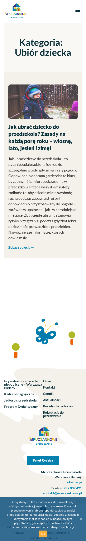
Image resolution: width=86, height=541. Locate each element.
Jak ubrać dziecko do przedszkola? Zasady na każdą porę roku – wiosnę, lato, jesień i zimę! (40, 137)
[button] (78, 11)
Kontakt (49, 387)
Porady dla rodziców (58, 406)
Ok (43, 533)
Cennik (48, 393)
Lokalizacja (74, 482)
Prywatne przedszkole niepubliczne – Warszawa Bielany (23, 384)
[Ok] (81, 519)
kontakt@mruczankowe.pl (62, 493)
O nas (47, 381)
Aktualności (52, 400)
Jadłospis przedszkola (20, 400)
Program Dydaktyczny (21, 406)
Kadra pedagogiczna (19, 394)
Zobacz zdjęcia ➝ (21, 247)
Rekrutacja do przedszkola (53, 414)
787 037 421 (72, 488)
